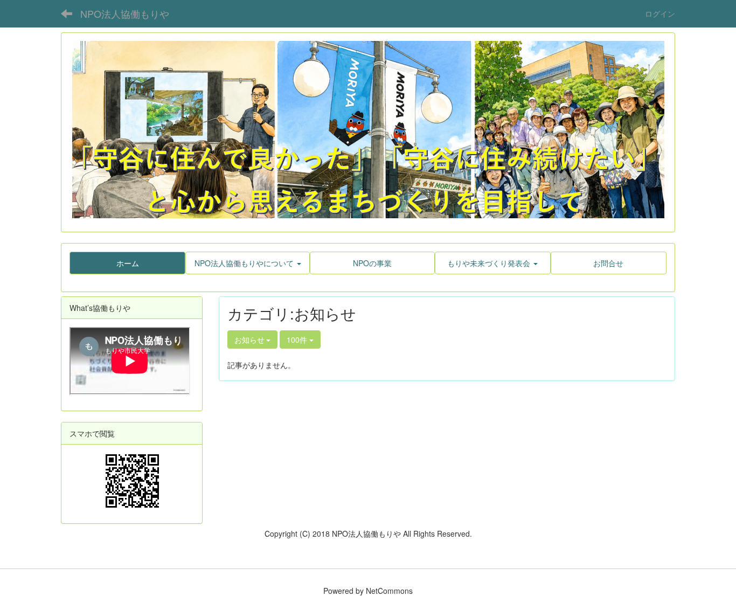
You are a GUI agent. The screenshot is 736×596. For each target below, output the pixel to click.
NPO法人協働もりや (124, 13)
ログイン (660, 13)
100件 (298, 339)
